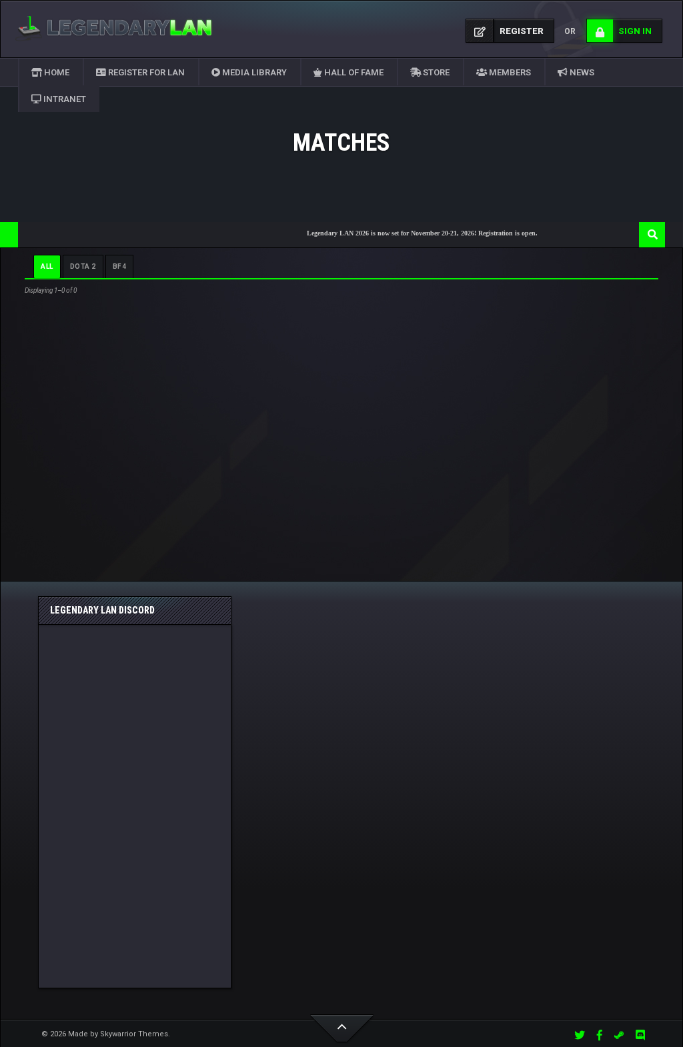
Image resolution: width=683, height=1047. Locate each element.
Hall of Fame (353, 72)
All (47, 266)
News (581, 72)
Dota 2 (83, 266)
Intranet (63, 99)
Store (435, 72)
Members (509, 72)
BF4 (120, 266)
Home (55, 72)
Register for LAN (145, 72)
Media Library (253, 72)
